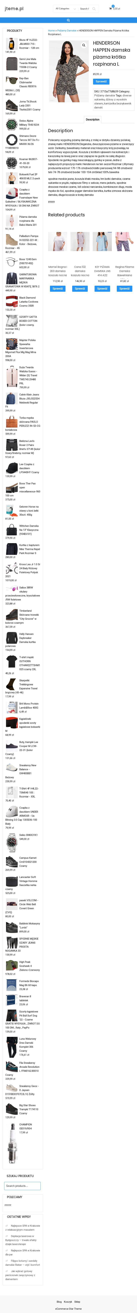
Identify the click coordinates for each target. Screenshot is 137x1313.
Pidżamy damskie (67, 30)
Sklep (77, 1301)
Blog (59, 1301)
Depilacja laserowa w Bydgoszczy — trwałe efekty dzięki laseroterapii (20, 1240)
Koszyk (68, 1301)
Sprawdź (101, 81)
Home (51, 30)
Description (92, 119)
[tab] (92, 119)
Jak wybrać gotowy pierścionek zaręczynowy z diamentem (20, 1275)
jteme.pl (14, 8)
